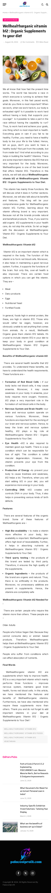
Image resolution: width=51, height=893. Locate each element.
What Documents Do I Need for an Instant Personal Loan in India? (34, 791)
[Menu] (4, 4)
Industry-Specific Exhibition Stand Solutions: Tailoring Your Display (34, 809)
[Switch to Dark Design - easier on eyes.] (42, 4)
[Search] (46, 4)
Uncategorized (11, 20)
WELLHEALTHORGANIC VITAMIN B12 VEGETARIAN (20, 739)
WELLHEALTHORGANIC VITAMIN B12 (20, 729)
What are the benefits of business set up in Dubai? (31, 825)
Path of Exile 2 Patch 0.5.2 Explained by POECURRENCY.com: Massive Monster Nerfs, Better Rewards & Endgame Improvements (34, 770)
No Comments (28, 42)
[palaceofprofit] (24, 4)
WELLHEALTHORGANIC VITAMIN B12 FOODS (23, 733)
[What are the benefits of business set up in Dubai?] (10, 827)
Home (5, 13)
